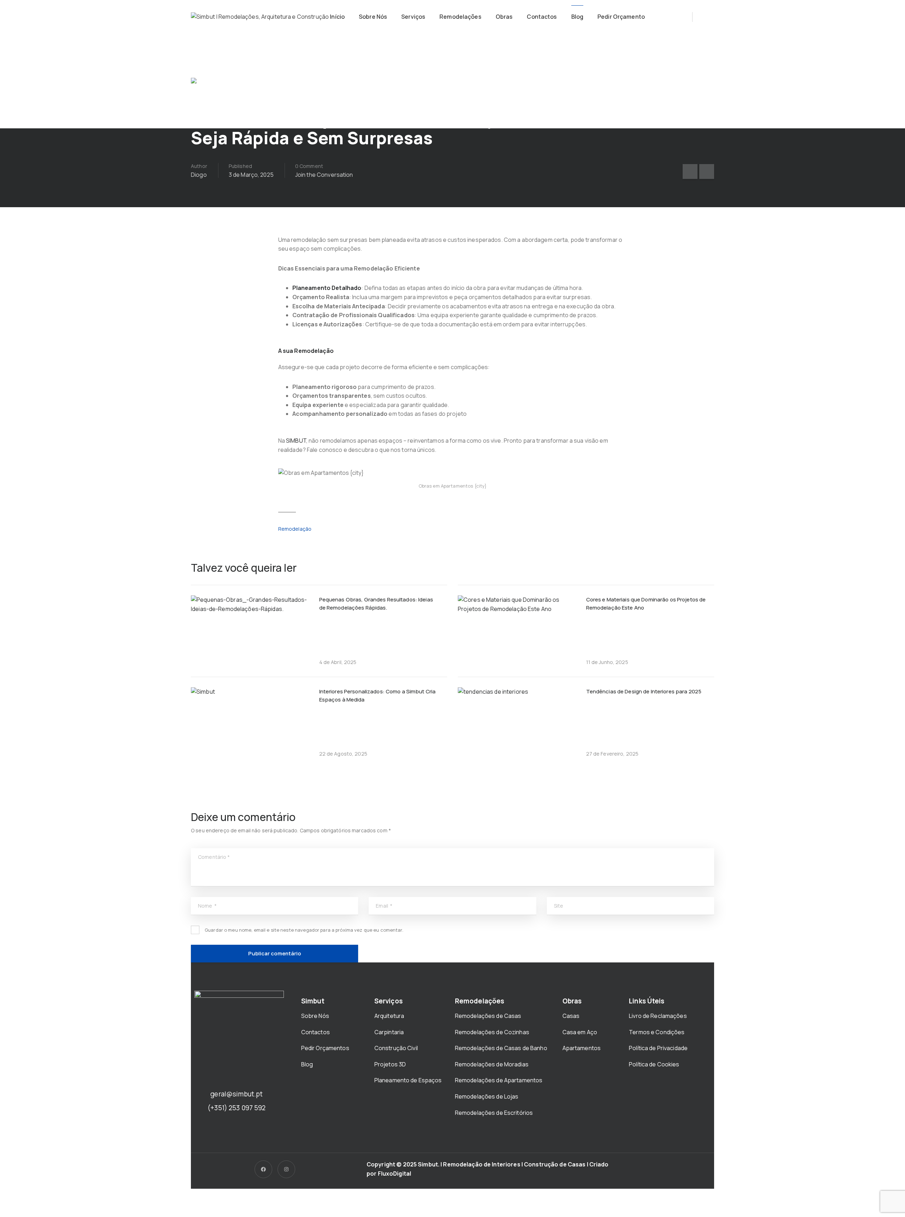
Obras (504, 17)
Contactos (542, 17)
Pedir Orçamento (621, 17)
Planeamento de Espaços (408, 1080)
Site (559, 905)
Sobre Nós (373, 17)
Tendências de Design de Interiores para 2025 (644, 691)
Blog (577, 17)
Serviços (413, 17)
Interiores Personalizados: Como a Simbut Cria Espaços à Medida (377, 695)
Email (384, 905)
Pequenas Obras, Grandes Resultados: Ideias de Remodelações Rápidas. (376, 603)
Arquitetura (389, 1016)
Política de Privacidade (658, 1048)
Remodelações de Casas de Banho (501, 1048)
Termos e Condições (656, 1032)
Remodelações (460, 17)
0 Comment (309, 166)
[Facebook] (263, 1169)
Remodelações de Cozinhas (492, 1032)
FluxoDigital (394, 1173)
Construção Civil (396, 1048)
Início (337, 17)
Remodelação (294, 528)
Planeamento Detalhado (327, 288)
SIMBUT (296, 440)
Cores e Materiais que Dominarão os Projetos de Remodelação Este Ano (646, 603)
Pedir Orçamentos (325, 1048)
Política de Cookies (654, 1064)
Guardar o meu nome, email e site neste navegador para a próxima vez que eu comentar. (304, 930)
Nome (207, 905)
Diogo (199, 175)
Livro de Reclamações (658, 1016)
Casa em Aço (579, 1032)
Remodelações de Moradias (492, 1064)
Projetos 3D (390, 1064)
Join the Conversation (324, 175)
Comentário (214, 857)
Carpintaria (389, 1032)
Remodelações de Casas (488, 1016)
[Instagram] (286, 1169)
